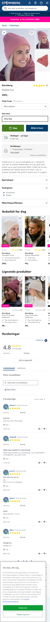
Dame (4, 25)
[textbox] (46, 400)
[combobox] (40, 399)
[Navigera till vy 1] (42, 39)
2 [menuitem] (26, 561)
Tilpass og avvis (23, 614)
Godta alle (23, 608)
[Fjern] (44, 8)
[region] (23, 591)
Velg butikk (14, 152)
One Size (8, 119)
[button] (7, 425)
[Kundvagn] (41, 3)
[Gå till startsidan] (11, 3)
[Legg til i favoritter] (31, 32)
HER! (37, 19)
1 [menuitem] (23, 561)
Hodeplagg (14, 25)
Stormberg (7, 85)
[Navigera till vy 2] (42, 61)
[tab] (25, 360)
